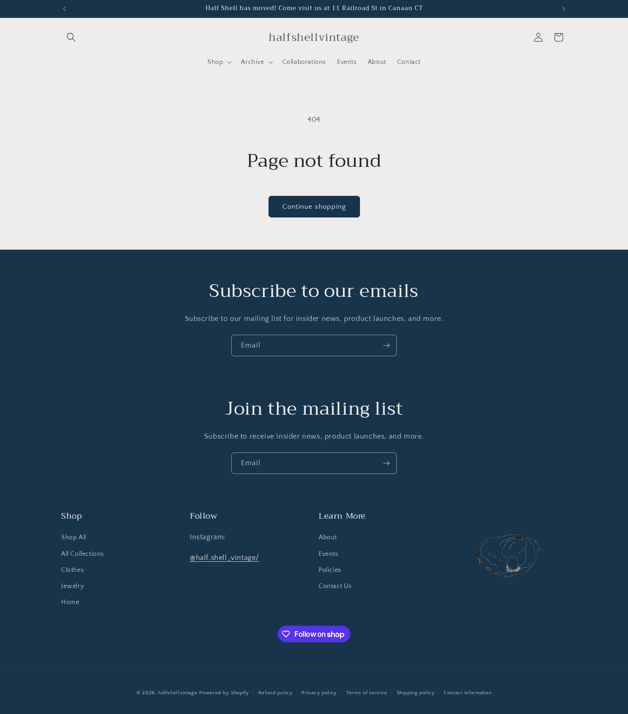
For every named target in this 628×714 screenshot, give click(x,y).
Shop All (73, 537)
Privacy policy (319, 693)
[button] (71, 37)
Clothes (72, 570)
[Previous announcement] (64, 8)
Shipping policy (416, 693)
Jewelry (72, 586)
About (328, 537)
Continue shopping (314, 207)
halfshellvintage (177, 693)
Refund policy (275, 693)
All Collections (82, 554)
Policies (330, 570)
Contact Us (335, 586)
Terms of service (367, 693)
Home (70, 602)
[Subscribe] (386, 345)
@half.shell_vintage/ (224, 558)
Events (328, 554)
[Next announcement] (564, 8)
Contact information (467, 693)
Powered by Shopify (224, 693)
